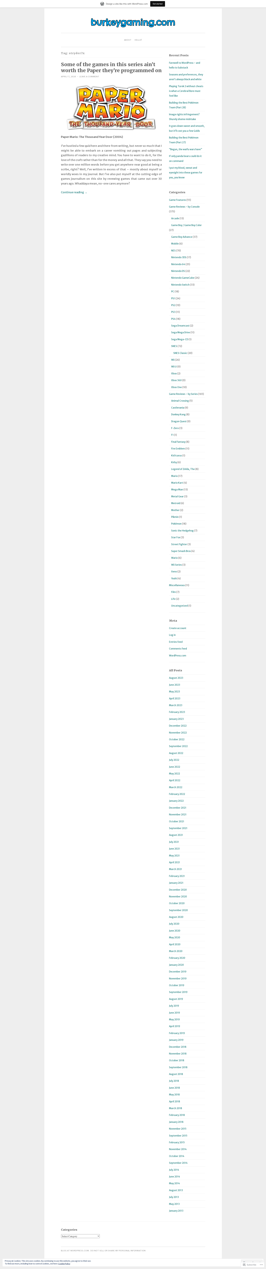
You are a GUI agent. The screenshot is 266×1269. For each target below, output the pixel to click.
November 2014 (178, 1149)
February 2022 (177, 794)
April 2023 (174, 698)
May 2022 (174, 773)
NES (173, 250)
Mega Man (177, 489)
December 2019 (177, 971)
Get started (158, 4)
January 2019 (176, 1039)
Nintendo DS (178, 271)
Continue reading (74, 192)
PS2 (173, 305)
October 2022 (176, 739)
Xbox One (176, 387)
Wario (174, 557)
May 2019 (174, 1019)
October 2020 (177, 903)
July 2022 (174, 759)
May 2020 (174, 937)
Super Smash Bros (181, 551)
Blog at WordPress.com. (75, 1250)
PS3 (173, 312)
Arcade (175, 218)
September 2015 (178, 1135)
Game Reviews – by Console (184, 206)
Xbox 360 (176, 380)
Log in (172, 634)
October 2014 (176, 1156)
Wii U (174, 366)
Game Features (177, 199)
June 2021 (174, 848)
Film (173, 592)
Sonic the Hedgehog (182, 530)
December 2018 (177, 1046)
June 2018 (174, 1087)
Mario (174, 476)
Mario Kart (177, 482)
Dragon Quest (179, 421)
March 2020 (175, 951)
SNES (174, 346)
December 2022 (178, 725)
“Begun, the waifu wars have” (185, 149)
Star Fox (175, 537)
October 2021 (176, 821)
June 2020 (174, 930)
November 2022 (178, 732)
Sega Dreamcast (180, 325)
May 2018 (174, 1094)
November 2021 (177, 814)
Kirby (174, 462)
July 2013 (174, 1197)
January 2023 (176, 719)
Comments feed (178, 648)
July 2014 (174, 1169)
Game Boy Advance (181, 236)
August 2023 (176, 677)
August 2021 (176, 835)
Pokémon (176, 523)
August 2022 (176, 753)
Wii (173, 359)
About (127, 40)
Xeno (174, 571)
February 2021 (177, 876)
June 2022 (174, 766)
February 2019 (177, 1033)
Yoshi (174, 578)
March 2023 (175, 705)
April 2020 (174, 944)
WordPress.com (177, 655)
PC (172, 291)
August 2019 (176, 999)
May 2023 (174, 691)
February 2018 (177, 1115)
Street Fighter (179, 544)
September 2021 (178, 828)
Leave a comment (89, 76)
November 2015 (177, 1128)
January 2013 (176, 1210)
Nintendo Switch (180, 284)
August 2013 (176, 1190)
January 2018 (176, 1122)
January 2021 (176, 882)
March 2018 (175, 1108)
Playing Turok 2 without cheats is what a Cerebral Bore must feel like (186, 91)
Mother (175, 510)
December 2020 (178, 889)
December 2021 (177, 807)
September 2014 (178, 1162)
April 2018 (174, 1101)
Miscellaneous (177, 585)
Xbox (174, 373)
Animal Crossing (180, 400)
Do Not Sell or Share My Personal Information (118, 1250)
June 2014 (174, 1176)
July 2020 (174, 923)
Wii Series (176, 564)
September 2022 (178, 746)
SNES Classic (180, 353)
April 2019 (174, 1026)
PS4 (173, 318)
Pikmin (175, 516)
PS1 (173, 298)
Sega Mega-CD (179, 339)
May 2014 (174, 1183)
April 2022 (174, 780)
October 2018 (176, 1060)
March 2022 (175, 787)
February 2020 (177, 957)
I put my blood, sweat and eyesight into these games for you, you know (185, 172)
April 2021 (174, 862)
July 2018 (174, 1080)
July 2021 (174, 841)
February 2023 (177, 712)
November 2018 (178, 1053)
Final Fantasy (178, 441)
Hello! (138, 40)
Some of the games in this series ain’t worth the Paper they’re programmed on (111, 67)
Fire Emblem (178, 448)
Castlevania (177, 407)
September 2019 (178, 992)
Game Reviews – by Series (183, 394)
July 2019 (174, 1005)
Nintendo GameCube (182, 277)
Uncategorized (179, 605)
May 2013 (174, 1204)
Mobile (175, 243)
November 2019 (178, 978)
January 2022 (176, 800)
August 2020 (176, 917)
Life (173, 598)
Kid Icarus (176, 455)
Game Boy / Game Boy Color (186, 225)
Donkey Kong (178, 414)
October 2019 (176, 985)
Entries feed (176, 641)
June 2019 (174, 1012)
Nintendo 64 (178, 264)
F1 (172, 434)
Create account (177, 628)
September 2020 (178, 910)
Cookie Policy (64, 1264)
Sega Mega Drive (180, 332)
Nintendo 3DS (178, 257)
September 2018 (178, 1067)
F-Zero (175, 428)
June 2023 (174, 684)
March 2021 (175, 869)
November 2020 (178, 896)
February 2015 (177, 1142)
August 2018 (176, 1074)
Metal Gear (177, 496)
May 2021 (174, 855)
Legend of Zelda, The (183, 469)
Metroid (175, 503)
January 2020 (176, 964)
